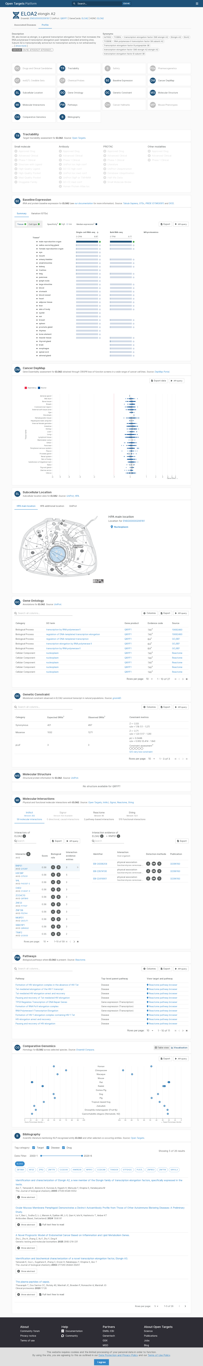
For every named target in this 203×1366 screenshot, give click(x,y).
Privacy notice (28, 1335)
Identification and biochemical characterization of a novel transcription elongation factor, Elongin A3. (72, 1258)
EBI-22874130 (100, 871)
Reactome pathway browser (162, 985)
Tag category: (22, 1147)
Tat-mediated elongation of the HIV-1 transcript (39, 989)
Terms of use (27, 1340)
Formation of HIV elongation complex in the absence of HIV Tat (47, 985)
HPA (77, 496)
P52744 (24, 913)
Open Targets (78, 138)
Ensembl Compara (85, 1049)
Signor (113, 802)
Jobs (147, 1340)
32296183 (175, 864)
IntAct (106, 802)
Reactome (177, 653)
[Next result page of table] (74, 941)
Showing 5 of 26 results (172, 1150)
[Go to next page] (185, 1306)
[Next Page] (183, 679)
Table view (163, 1047)
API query (182, 224)
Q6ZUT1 (24, 921)
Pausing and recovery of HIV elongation (35, 1023)
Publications (150, 1335)
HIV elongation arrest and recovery (33, 1019)
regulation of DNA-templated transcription (67, 639)
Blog (146, 1345)
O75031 (24, 876)
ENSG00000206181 (40, 18)
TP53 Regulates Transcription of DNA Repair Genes (41, 1002)
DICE (171, 203)
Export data (160, 380)
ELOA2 (85, 18)
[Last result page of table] (78, 941)
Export (166, 224)
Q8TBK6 (24, 898)
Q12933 (24, 935)
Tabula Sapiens (130, 203)
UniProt (70, 496)
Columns (151, 613)
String (131, 802)
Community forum (30, 1331)
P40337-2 (25, 884)
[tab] (25, 24)
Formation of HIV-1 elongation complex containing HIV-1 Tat (45, 1015)
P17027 (24, 906)
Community (72, 1335)
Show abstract (28, 1197)
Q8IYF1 (63, 18)
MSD (105, 1345)
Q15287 (24, 869)
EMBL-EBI (108, 1331)
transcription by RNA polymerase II (63, 629)
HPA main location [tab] (26, 506)
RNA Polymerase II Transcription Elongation (37, 1010)
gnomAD (117, 698)
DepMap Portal (162, 371)
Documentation (74, 1331)
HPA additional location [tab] (52, 506)
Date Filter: (20, 1155)
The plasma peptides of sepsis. (33, 1281)
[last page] (187, 679)
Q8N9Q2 (25, 928)
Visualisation (180, 1047)
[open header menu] (197, 3)
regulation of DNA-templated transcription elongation (73, 634)
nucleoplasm (52, 653)
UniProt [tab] (73, 506)
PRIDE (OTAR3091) (154, 203)
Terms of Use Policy (159, 1355)
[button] (42, 237)
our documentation (84, 203)
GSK (105, 1340)
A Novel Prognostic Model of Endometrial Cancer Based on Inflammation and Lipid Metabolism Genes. (73, 1235)
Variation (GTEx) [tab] (39, 213)
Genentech (109, 1335)
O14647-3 (25, 891)
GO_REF (176, 639)
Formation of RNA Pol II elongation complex (37, 1006)
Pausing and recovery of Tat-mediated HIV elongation (43, 997)
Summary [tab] (21, 213)
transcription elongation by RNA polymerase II (69, 643)
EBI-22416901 (100, 878)
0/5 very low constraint (141, 751)
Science (148, 1331)
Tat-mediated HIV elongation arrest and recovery (40, 993)
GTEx (141, 203)
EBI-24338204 (100, 864)
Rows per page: (135, 678)
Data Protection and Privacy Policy (118, 1355)
